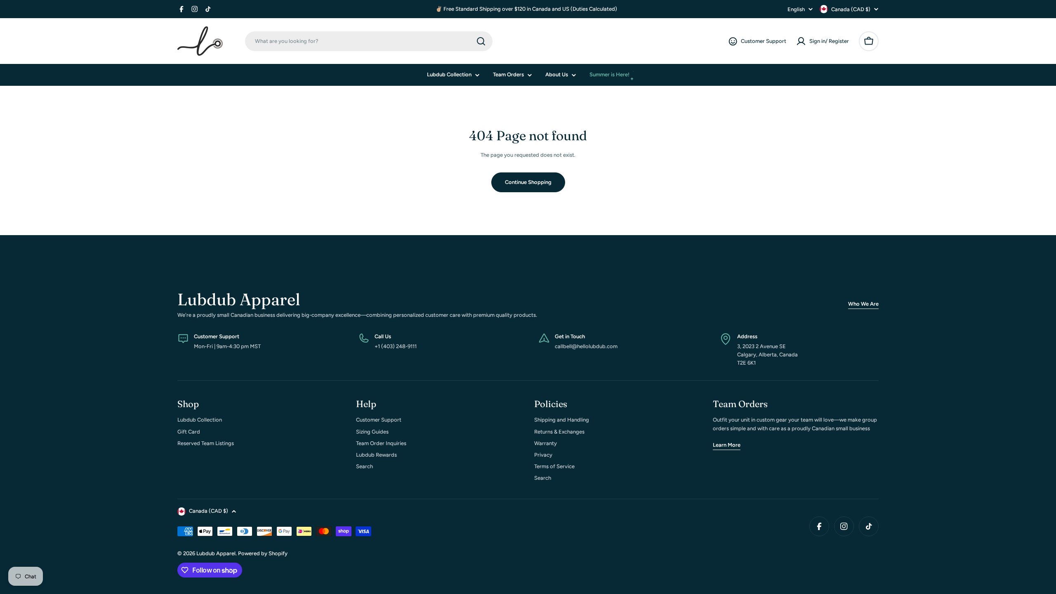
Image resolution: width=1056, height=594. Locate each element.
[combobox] (369, 41)
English (796, 9)
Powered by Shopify (263, 553)
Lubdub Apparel (216, 553)
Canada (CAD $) (850, 9)
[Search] (481, 41)
